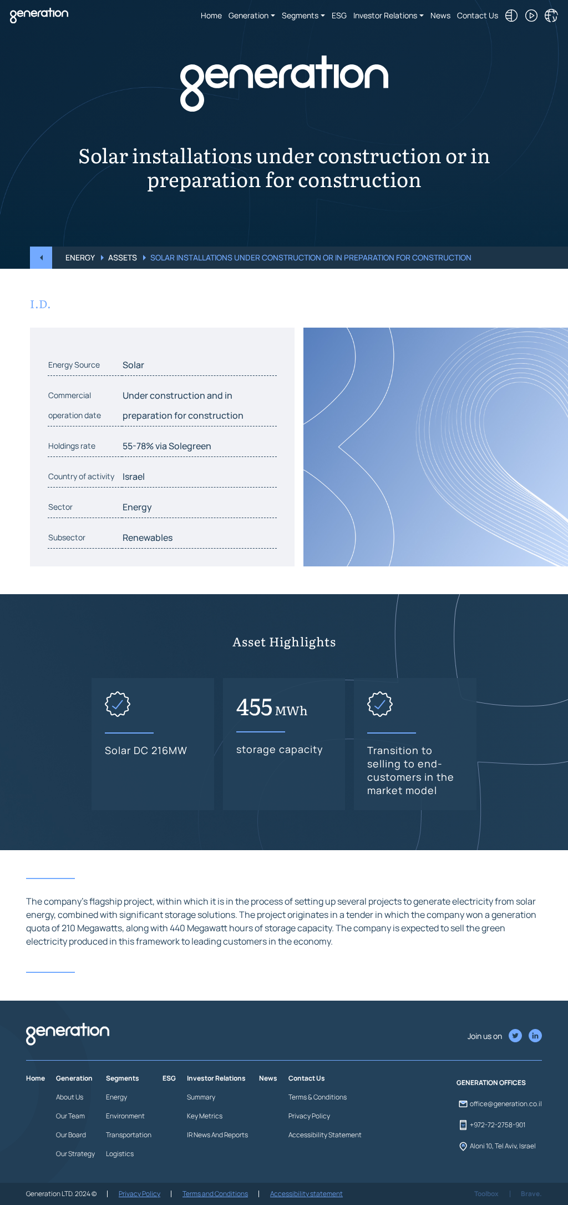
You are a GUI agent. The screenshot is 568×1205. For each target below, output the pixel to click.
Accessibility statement (306, 1193)
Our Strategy (75, 1153)
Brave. (531, 1193)
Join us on (485, 1036)
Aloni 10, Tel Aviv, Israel (503, 1146)
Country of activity (81, 476)
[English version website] (551, 15)
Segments (300, 15)
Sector (60, 506)
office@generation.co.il (506, 1103)
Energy (80, 257)
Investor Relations (385, 15)
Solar (133, 365)
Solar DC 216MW (146, 750)
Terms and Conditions (215, 1193)
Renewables (148, 537)
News (440, 15)
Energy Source (74, 364)
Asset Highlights (284, 642)
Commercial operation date (74, 405)
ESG (339, 15)
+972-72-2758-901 (497, 1124)
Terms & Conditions (317, 1097)
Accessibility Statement (325, 1134)
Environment (125, 1116)
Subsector (66, 537)
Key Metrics (204, 1116)
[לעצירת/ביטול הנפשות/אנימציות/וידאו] (531, 15)
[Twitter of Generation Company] (535, 1035)
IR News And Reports (217, 1134)
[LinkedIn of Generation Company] (515, 1035)
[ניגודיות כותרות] (511, 15)
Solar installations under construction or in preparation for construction (284, 165)
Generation (248, 15)
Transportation (128, 1134)
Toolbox (486, 1193)
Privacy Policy (309, 1116)
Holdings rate (71, 445)
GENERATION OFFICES (491, 1082)
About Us (69, 1097)
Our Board (71, 1134)
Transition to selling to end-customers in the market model (410, 770)
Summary (201, 1097)
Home (211, 15)
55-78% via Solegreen (167, 446)
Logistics (120, 1153)
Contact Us (477, 15)
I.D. (40, 303)
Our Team (70, 1116)
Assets (122, 257)
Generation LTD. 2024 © (61, 1193)
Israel (134, 476)
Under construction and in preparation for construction (183, 405)
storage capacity (279, 749)
